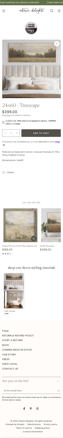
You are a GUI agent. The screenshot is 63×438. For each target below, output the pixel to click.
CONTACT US (10, 368)
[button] (51, 10)
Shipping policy (42, 428)
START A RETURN (12, 340)
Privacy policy (50, 424)
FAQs (5, 331)
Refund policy (34, 424)
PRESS (6, 359)
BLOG (5, 345)
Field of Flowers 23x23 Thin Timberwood (19, 246)
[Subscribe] (59, 391)
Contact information (33, 432)
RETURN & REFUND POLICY (18, 335)
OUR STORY (9, 354)
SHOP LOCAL (9, 364)
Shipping (6, 115)
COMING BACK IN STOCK (17, 349)
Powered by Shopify (15, 424)
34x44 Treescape (47, 246)
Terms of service (24, 428)
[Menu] (4, 10)
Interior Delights (26, 421)
